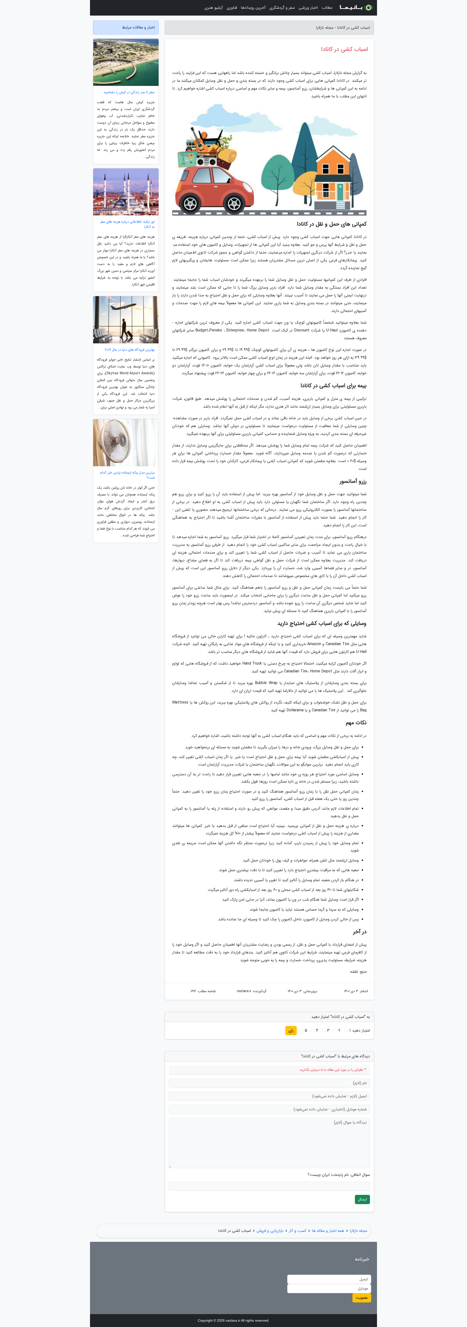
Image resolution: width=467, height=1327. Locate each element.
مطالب (327, 8)
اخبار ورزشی (308, 8)
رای (291, 1030)
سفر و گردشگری (282, 8)
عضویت (362, 1298)
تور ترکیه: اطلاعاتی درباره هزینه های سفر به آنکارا (127, 224)
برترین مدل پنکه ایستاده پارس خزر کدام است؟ (127, 475)
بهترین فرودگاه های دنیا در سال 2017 (130, 349)
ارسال (362, 1199)
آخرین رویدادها (253, 8)
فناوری (232, 8)
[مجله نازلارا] (356, 8)
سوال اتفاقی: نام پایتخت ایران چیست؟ (339, 1175)
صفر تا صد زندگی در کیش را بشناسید (129, 92)
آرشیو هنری (214, 8)
